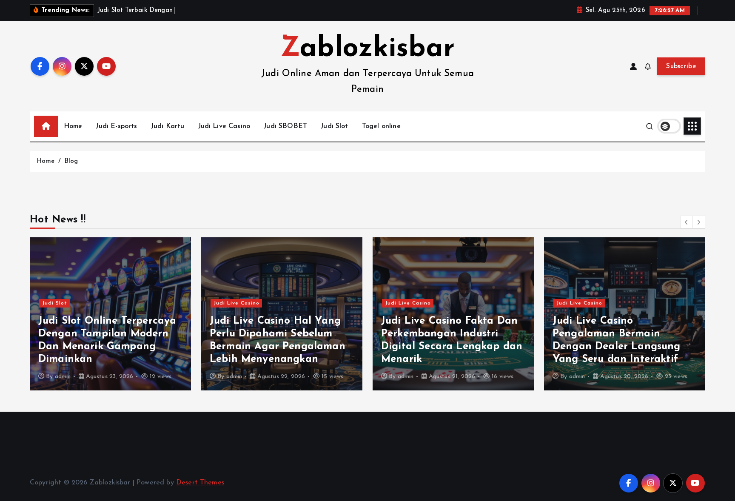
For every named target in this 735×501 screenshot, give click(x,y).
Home (73, 126)
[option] (110, 313)
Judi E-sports (116, 126)
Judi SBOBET (285, 126)
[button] (686, 222)
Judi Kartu (168, 126)
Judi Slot (334, 126)
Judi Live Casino (224, 126)
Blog (71, 161)
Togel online (381, 126)
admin (63, 376)
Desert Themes (200, 482)
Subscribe (681, 66)
